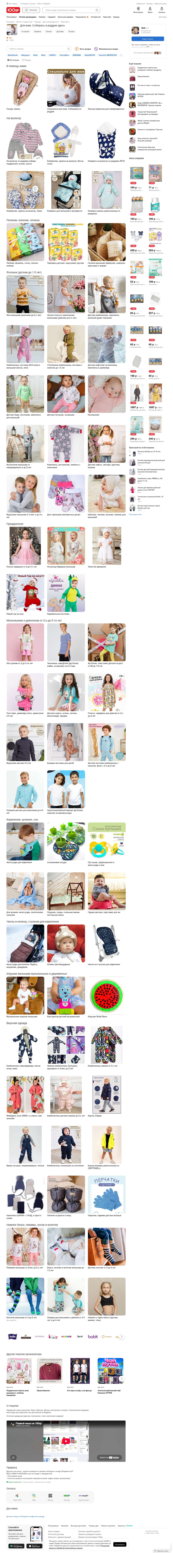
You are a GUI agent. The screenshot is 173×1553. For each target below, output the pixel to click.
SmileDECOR (90, 55)
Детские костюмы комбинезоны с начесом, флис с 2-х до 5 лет (103, 764)
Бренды (116, 17)
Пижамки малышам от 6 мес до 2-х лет (24, 1267)
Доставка (163, 17)
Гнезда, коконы (13, 108)
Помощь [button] (149, 3)
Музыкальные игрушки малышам (21, 1016)
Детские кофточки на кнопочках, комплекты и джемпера (102, 366)
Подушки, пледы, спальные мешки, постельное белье (63, 913)
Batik (35, 55)
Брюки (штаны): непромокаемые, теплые (25, 1165)
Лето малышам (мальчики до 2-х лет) (23, 314)
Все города (12, 3)
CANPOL (52, 55)
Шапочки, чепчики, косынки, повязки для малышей (107, 516)
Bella (43, 55)
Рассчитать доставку (56, 1534)
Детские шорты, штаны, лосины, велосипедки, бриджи (62, 714)
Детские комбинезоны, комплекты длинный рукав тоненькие (103, 316)
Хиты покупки (136, 158)
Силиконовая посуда (56, 862)
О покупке (25, 31)
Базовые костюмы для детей (60, 762)
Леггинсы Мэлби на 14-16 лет (149, 451)
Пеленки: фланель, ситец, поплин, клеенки (22, 264)
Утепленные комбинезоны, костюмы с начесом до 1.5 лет (64, 366)
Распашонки (93, 414)
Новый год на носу (15, 613)
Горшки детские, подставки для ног (104, 912)
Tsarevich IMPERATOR (108, 55)
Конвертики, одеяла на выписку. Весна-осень (65, 162)
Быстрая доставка (78, 1525)
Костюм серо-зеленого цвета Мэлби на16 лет (149, 506)
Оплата (49, 31)
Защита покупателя (15, 1482)
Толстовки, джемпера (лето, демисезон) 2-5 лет (25, 714)
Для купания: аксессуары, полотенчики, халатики (24, 913)
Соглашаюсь (120, 1544)
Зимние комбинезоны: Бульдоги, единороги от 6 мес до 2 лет (62, 1067)
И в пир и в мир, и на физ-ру (79, 1390)
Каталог (33, 10)
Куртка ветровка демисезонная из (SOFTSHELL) (103, 1167)
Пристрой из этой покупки (141, 447)
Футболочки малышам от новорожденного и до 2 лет (18, 466)
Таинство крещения (97, 566)
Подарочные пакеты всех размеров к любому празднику (17, 1392)
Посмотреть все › (135, 514)
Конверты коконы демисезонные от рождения (104, 212)
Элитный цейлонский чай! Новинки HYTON (109, 1391)
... (121, 55)
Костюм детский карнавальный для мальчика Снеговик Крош (151, 470)
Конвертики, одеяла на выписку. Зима (24, 210)
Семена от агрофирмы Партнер (150, 129)
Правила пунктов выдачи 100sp (90, 1537)
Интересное (96, 17)
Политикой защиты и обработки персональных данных (79, 1546)
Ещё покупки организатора (143, 53)
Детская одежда (38, 1516)
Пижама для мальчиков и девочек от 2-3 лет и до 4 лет (66, 1318)
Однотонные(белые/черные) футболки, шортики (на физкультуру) (65, 811)
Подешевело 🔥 (82, 17)
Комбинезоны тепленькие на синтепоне (65, 1165)
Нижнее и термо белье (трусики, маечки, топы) (103, 1318)
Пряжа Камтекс (43, 1390)
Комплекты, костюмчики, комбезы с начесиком (63, 466)
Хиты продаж (85, 49)
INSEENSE (77, 55)
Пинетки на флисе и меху (59, 1215)
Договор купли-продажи (43, 1482)
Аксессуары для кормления (19, 862)
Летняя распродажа (27, 17)
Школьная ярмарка (65, 17)
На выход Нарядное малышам (61, 566)
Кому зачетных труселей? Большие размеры (147, 139)
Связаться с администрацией (59, 1537)
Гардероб (51, 17)
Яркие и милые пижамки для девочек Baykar (149, 121)
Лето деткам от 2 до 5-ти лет (19, 663)
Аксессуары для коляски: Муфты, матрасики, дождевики (22, 965)
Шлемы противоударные (58, 964)
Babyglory (25, 55)
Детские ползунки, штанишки (60, 414)
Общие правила (28, 1482)
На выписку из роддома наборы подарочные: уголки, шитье (21, 162)
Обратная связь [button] (160, 3)
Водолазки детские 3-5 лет (18, 762)
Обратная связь (162, 1551)
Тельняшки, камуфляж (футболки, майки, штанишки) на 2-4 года (63, 664)
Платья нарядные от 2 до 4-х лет (21, 566)
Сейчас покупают (108, 1525)
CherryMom (64, 55)
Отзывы (71, 31)
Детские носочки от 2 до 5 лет (102, 1267)
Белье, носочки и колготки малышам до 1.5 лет (65, 1269)
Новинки (42, 17)
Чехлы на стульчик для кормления (104, 964)
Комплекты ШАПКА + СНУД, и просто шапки (23, 1216)
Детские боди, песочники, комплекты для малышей (23, 416)
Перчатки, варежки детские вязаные (104, 1215)
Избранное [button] (141, 3)
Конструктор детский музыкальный (63, 1016)
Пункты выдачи (54, 1531)
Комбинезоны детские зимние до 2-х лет (66, 1115)
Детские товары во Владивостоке (19, 1516)
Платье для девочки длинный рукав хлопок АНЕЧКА (149, 488)
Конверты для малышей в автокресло (64, 210)
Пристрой (107, 17)
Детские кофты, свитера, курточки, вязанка (104, 466)
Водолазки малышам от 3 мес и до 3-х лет (24, 516)
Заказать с (125, 1525)
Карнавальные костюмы (58, 613)
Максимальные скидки (108, 49)
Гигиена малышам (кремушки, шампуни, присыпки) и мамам (106, 264)
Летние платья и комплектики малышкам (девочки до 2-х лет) (61, 316)
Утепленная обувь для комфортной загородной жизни (150, 148)
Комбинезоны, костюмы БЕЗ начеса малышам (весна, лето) (23, 366)
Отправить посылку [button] (28, 3)
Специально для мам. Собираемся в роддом (64, 110)
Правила (37, 31)
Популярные (11, 17)
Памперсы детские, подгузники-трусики (65, 262)
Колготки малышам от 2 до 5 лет (21, 1317)
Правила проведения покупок (89, 1534)
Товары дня (94, 1525)
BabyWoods (13, 55)
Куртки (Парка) (95, 1115)
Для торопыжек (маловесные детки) (63, 514)
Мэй (145, 28)
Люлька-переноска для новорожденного (106, 108)
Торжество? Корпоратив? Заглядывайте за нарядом (148, 113)
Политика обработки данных (89, 1531)
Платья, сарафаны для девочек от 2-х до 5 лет (105, 714)
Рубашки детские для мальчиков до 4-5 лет (24, 811)
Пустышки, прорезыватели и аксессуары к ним (101, 863)
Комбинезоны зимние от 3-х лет (103, 1065)
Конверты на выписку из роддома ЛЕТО (106, 160)
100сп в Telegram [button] (43, 3)
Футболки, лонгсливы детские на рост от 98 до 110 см (105, 664)
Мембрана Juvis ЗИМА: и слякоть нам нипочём (24, 1117)
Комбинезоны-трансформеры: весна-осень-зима (23, 1067)
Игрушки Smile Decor (97, 1016)
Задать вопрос (147, 39)
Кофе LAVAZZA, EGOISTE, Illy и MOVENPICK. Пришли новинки (150, 104)
